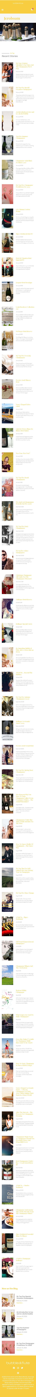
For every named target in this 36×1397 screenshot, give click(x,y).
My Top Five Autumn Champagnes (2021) (23, 698)
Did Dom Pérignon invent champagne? (25, 942)
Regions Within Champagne (21, 991)
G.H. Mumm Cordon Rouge (23, 210)
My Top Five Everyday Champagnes (23, 356)
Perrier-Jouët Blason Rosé (23, 381)
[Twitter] (22, 1368)
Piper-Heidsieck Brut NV (24, 234)
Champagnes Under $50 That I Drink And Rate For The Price (24, 821)
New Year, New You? (23, 453)
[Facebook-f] (14, 1368)
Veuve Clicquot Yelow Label (23, 405)
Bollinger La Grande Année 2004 (23, 722)
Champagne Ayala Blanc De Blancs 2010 (24, 161)
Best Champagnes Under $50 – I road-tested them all (24, 1163)
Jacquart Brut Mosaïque (24, 283)
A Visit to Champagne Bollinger (23, 1259)
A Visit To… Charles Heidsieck (22, 1186)
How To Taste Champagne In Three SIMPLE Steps (25, 1064)
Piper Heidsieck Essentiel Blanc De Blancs (24, 1235)
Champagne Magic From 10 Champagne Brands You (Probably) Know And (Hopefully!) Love (25, 1139)
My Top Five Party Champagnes (22, 527)
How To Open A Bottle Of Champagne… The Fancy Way (24, 846)
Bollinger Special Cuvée (24, 624)
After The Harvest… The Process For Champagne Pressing (24, 1114)
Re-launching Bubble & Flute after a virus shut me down (25, 650)
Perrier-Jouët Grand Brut (24, 746)
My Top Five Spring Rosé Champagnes (24, 771)
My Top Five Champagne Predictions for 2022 (24, 186)
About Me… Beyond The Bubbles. (24, 673)
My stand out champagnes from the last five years (25, 503)
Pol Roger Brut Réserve (24, 331)
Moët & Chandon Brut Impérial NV (23, 259)
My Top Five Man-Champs (25, 893)
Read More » (20, 1303)
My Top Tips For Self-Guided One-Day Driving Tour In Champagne (24, 870)
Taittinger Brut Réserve (24, 599)
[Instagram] (18, 1368)
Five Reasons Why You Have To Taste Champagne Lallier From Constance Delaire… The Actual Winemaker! (24, 798)
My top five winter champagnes (22, 551)
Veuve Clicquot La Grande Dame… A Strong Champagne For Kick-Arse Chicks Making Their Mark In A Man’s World (25, 1091)
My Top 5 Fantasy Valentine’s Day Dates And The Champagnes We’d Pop (25, 66)
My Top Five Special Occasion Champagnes (24, 88)
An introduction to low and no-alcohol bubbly (25, 113)
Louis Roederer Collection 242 (25, 308)
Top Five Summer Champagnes (22, 137)
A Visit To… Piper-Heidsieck (22, 918)
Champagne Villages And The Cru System (24, 967)
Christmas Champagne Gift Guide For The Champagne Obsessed (24, 577)
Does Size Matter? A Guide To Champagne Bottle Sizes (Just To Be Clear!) (25, 1041)
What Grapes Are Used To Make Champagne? (24, 1016)
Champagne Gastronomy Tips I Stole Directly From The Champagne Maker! (25, 1211)
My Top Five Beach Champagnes (22, 478)
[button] (2, 9)
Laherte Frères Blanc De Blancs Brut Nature (24, 430)
